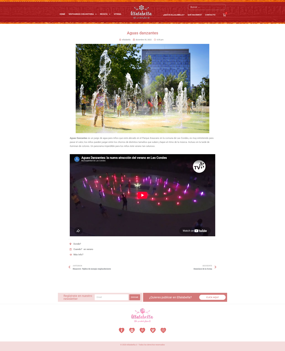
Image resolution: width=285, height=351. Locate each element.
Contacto (210, 15)
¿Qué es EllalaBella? (173, 15)
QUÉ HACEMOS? (195, 15)
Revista (104, 14)
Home (62, 14)
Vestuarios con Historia (81, 14)
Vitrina (117, 14)
